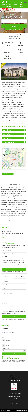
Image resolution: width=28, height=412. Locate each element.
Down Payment (6, 343)
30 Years (6, 332)
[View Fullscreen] (4, 156)
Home (3, 220)
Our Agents (5, 237)
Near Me (20, 29)
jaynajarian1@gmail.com (14, 396)
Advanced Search (10, 29)
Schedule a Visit (20, 276)
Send (14, 316)
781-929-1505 (7, 231)
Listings (8, 220)
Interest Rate (5, 348)
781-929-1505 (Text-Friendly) (14, 393)
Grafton (23, 220)
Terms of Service (22, 319)
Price (3, 337)
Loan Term (5, 328)
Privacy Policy (15, 265)
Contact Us (5, 235)
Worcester (17, 220)
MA (12, 220)
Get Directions (7, 174)
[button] (14, 26)
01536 (5, 222)
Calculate (14, 353)
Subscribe (14, 269)
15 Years (12, 332)
